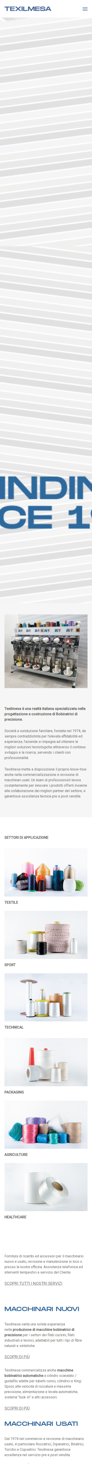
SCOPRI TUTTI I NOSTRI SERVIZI (33, 1283)
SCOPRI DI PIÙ (17, 1356)
